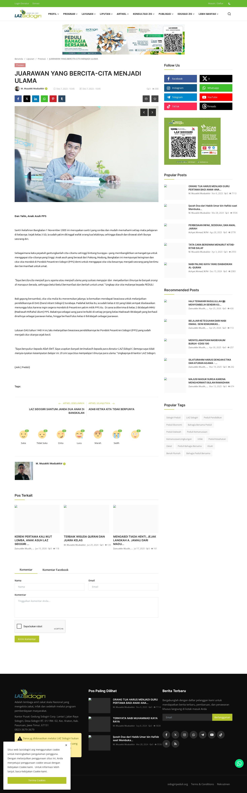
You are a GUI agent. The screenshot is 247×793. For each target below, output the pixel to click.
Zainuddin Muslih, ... (24, 548)
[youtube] (212, 735)
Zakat (169, 446)
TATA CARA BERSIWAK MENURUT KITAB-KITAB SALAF (212, 246)
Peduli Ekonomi (174, 424)
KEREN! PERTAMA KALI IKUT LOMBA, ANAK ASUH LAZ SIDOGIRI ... (33, 540)
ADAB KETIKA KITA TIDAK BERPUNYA (111, 409)
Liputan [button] (105, 13)
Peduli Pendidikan (213, 417)
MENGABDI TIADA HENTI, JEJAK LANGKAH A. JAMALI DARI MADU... (134, 540)
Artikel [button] (121, 13)
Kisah (210, 446)
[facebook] (166, 735)
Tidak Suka (42, 443)
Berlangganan (222, 717)
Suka (23, 443)
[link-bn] (123, 39)
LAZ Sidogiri (192, 417)
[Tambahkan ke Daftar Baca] (154, 98)
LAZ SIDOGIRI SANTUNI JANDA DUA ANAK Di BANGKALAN (56, 411)
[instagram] (184, 735)
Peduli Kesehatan (217, 438)
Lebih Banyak (207, 13)
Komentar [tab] (26, 569)
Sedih (116, 443)
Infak (200, 438)
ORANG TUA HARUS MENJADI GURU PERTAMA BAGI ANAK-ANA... (209, 188)
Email (92, 580)
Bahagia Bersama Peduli (200, 424)
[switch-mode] (229, 3)
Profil (52, 13)
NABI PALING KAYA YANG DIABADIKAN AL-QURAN (210, 266)
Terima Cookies (37, 780)
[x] (175, 735)
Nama (18, 580)
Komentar (20, 594)
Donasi (35, 3)
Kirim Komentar (27, 639)
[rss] (175, 744)
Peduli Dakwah (173, 431)
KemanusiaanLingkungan (179, 438)
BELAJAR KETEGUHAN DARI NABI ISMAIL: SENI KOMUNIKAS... (207, 322)
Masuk (211, 3)
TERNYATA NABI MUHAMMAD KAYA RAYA (135, 720)
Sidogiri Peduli (173, 417)
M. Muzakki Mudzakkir (49, 463)
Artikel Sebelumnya (73, 403)
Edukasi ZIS (185, 13)
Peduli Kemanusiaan (197, 431)
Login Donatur (22, 3)
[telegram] (203, 735)
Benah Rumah (173, 453)
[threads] (166, 744)
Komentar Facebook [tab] (55, 570)
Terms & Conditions (202, 784)
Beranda (19, 58)
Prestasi (42, 58)
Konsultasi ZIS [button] (142, 13)
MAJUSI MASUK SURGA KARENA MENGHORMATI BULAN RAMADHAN (209, 381)
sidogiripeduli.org (178, 784)
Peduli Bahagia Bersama (190, 446)
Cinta (60, 443)
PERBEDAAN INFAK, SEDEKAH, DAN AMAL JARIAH (212, 227)
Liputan (30, 58)
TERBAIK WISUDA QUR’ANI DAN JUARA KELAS (84, 538)
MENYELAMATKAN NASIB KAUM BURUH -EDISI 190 (207, 342)
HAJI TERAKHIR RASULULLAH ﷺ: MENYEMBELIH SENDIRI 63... (207, 303)
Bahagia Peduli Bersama (198, 453)
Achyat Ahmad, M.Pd (198, 232)
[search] (229, 14)
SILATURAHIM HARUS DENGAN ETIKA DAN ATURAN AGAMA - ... (210, 361)
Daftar (220, 3)
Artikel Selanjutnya (100, 403)
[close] (66, 745)
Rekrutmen (223, 784)
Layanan (87, 13)
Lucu (79, 443)
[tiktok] (221, 735)
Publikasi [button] (165, 13)
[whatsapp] (193, 735)
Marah (98, 443)
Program (69, 13)
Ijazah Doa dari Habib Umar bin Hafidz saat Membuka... (213, 207)
